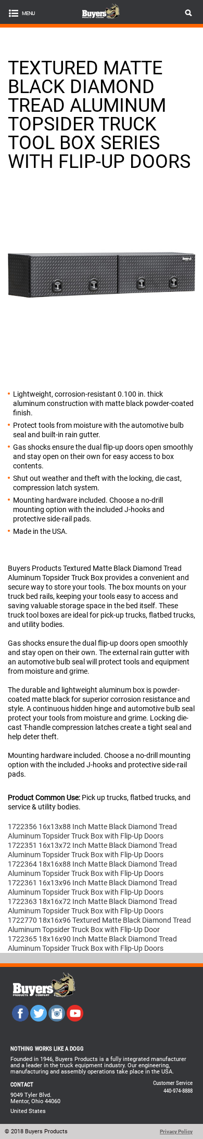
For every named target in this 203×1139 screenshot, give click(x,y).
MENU (28, 13)
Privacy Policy (176, 1131)
